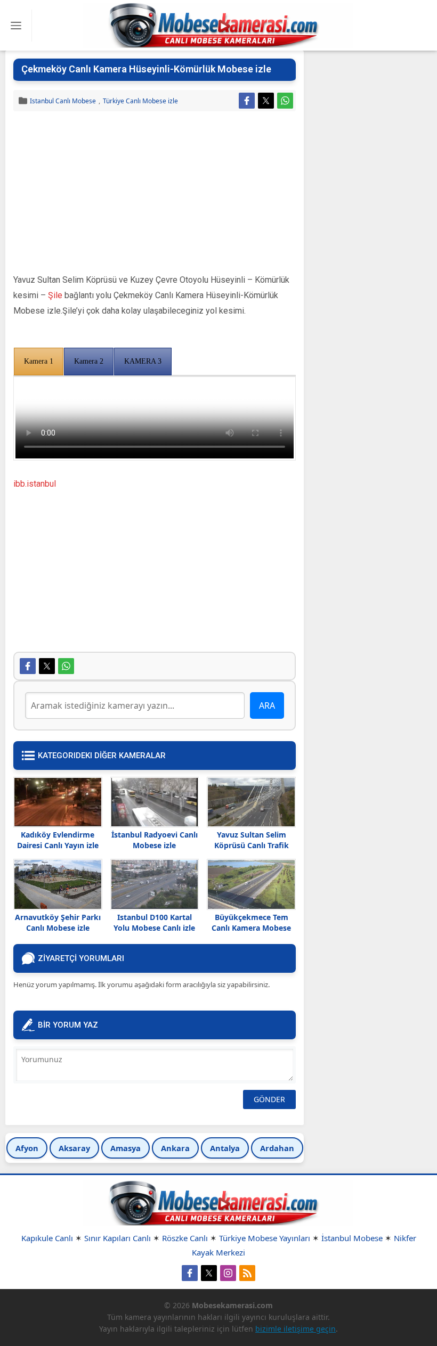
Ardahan (277, 1148)
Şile (55, 295)
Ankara (175, 1148)
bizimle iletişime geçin (295, 1329)
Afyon (26, 1148)
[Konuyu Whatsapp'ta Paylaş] (285, 101)
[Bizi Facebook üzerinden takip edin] (190, 1273)
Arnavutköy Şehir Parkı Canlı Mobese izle (58, 922)
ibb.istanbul (34, 484)
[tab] (38, 361)
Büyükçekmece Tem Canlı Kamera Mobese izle (251, 927)
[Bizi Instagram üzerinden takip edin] (228, 1273)
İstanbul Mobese (352, 1238)
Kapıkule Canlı (47, 1238)
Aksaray (74, 1148)
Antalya (225, 1148)
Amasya (125, 1148)
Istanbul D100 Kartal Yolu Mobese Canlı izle (154, 922)
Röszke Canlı (185, 1238)
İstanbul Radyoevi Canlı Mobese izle (154, 840)
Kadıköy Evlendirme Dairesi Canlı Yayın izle (58, 840)
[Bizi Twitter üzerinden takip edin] (209, 1273)
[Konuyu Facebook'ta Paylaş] (247, 101)
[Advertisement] (154, 193)
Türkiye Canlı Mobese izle (140, 100)
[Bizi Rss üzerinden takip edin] (247, 1273)
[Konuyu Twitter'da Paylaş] (266, 101)
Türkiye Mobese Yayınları (264, 1238)
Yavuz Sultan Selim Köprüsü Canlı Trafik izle (251, 845)
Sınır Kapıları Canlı (117, 1238)
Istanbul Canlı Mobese (63, 100)
